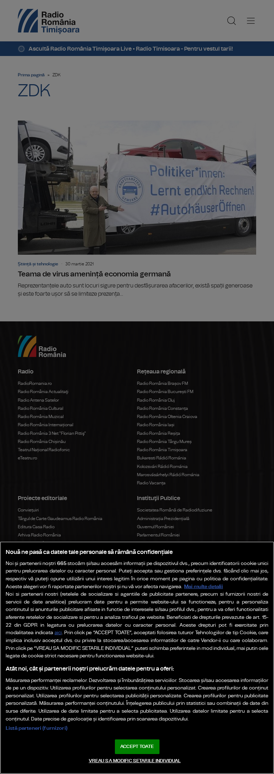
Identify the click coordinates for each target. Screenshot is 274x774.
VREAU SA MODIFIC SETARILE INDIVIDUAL (135, 761)
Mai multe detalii (203, 586)
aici (58, 633)
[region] (137, 657)
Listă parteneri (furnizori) (36, 728)
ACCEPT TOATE (137, 746)
